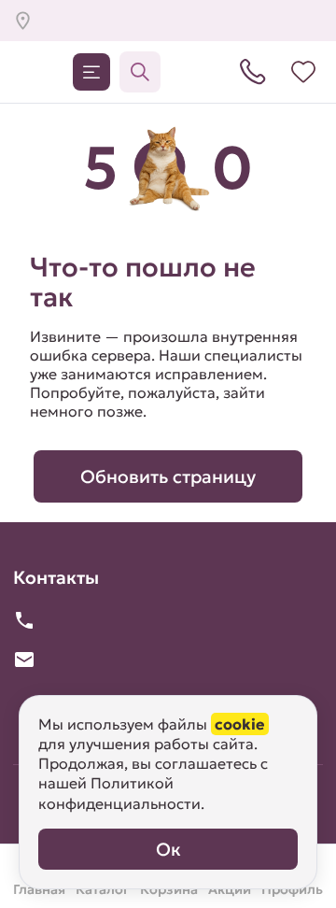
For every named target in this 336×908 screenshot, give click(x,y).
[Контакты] (252, 71)
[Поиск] (140, 71)
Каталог (91, 72)
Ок (168, 849)
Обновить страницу (168, 476)
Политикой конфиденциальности (119, 792)
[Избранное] (303, 71)
